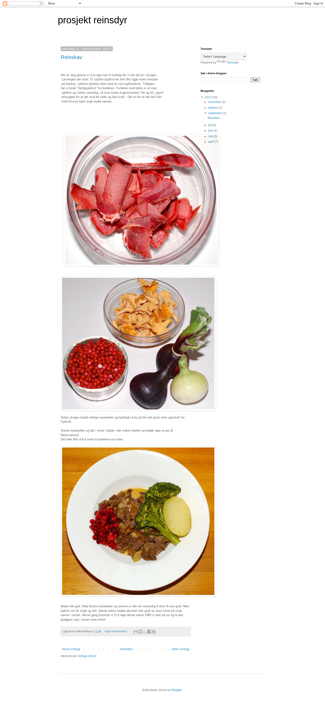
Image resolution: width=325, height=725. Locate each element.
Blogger (177, 690)
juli (210, 125)
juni (211, 130)
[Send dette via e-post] (135, 631)
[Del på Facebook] (149, 631)
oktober (213, 107)
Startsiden (126, 649)
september (215, 113)
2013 (208, 97)
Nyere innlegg (71, 649)
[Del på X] (144, 631)
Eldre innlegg (180, 649)
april (211, 141)
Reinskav (71, 57)
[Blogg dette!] (140, 631)
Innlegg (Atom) (86, 656)
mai (211, 136)
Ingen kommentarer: (116, 631)
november (215, 102)
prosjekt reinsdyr (92, 20)
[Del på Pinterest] (153, 631)
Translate (232, 62)
